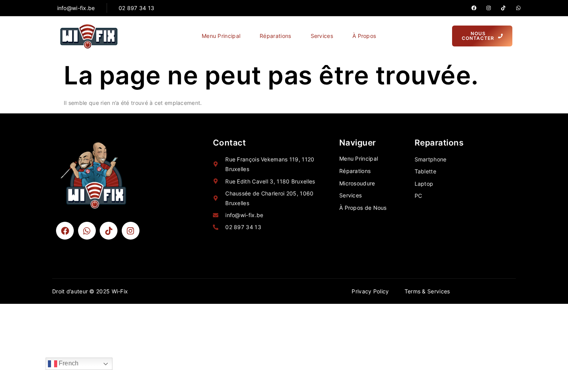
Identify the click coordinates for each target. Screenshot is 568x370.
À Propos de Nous (363, 207)
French (68, 363)
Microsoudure (357, 183)
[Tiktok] (503, 7)
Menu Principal (221, 36)
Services (322, 36)
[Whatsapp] (518, 7)
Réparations (275, 36)
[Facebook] (473, 7)
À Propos (364, 36)
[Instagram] (488, 7)
